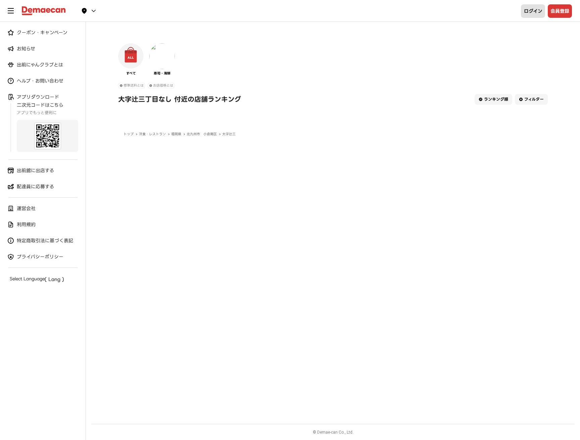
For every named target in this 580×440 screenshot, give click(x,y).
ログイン (533, 11)
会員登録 (559, 11)
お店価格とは (163, 85)
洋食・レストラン (152, 134)
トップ (129, 134)
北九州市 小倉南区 (202, 134)
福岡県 (176, 134)
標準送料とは (134, 85)
